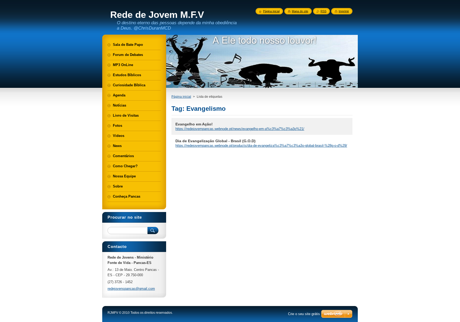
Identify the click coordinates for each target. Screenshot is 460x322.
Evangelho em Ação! (194, 124)
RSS (323, 11)
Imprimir (344, 11)
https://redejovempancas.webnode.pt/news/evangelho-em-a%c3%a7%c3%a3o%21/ (239, 129)
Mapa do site (300, 11)
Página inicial (181, 96)
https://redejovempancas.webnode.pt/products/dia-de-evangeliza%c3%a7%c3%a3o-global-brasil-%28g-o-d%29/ (261, 146)
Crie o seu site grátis (304, 314)
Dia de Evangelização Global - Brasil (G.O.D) (215, 141)
